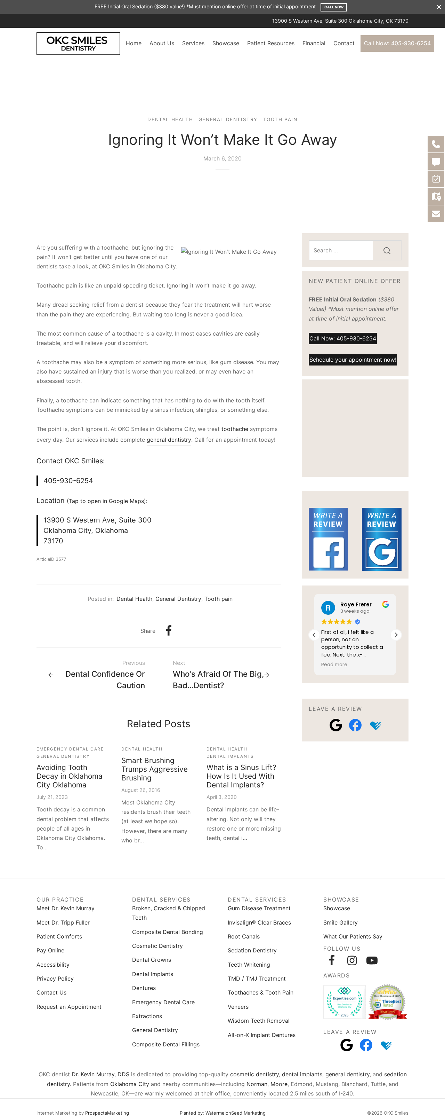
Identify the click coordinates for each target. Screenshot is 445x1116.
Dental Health (170, 119)
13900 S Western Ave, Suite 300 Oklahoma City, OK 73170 (340, 21)
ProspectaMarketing (107, 1113)
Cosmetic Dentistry (157, 945)
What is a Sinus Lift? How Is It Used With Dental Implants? (241, 776)
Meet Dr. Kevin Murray (66, 908)
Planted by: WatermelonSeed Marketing (223, 1113)
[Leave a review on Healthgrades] (375, 725)
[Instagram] (351, 960)
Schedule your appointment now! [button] (352, 359)
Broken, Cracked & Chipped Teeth (168, 913)
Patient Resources (270, 43)
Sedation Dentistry (252, 950)
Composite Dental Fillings (166, 1044)
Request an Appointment (69, 1006)
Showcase (225, 43)
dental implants (302, 1074)
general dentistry (169, 439)
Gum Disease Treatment (259, 908)
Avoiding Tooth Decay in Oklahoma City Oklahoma (70, 776)
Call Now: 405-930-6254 (397, 43)
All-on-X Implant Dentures (262, 1034)
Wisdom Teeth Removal (259, 1020)
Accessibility (53, 964)
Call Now (333, 7)
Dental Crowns (151, 959)
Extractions (147, 1016)
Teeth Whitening (249, 964)
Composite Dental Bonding (167, 931)
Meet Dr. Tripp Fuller (63, 922)
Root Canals (244, 936)
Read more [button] (334, 665)
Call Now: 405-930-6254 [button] (342, 338)
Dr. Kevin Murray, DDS (100, 1074)
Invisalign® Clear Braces (259, 922)
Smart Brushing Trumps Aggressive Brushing (154, 769)
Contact (344, 43)
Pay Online (50, 950)
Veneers (238, 1006)
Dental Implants (230, 756)
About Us (161, 43)
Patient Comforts (59, 936)
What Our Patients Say (352, 936)
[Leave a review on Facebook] (355, 725)
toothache (234, 428)
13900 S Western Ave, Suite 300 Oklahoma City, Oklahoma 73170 (97, 530)
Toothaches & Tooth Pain (260, 992)
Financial (313, 43)
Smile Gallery (340, 922)
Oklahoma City (129, 1083)
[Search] (387, 250)
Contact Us (51, 992)
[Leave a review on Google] (336, 725)
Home (133, 43)
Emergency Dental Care (70, 749)
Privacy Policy (55, 978)
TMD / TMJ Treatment (257, 978)
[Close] (439, 6)
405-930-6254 (68, 481)
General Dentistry (228, 119)
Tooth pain (280, 119)
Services (193, 43)
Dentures (144, 987)
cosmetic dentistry (254, 1074)
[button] (396, 635)
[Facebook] (168, 630)
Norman (256, 1083)
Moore (279, 1083)
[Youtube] (372, 960)
